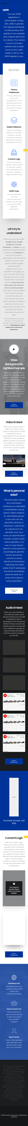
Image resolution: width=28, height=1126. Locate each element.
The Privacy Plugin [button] (14, 590)
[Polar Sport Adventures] (5, 3)
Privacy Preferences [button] (14, 405)
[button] (24, 3)
